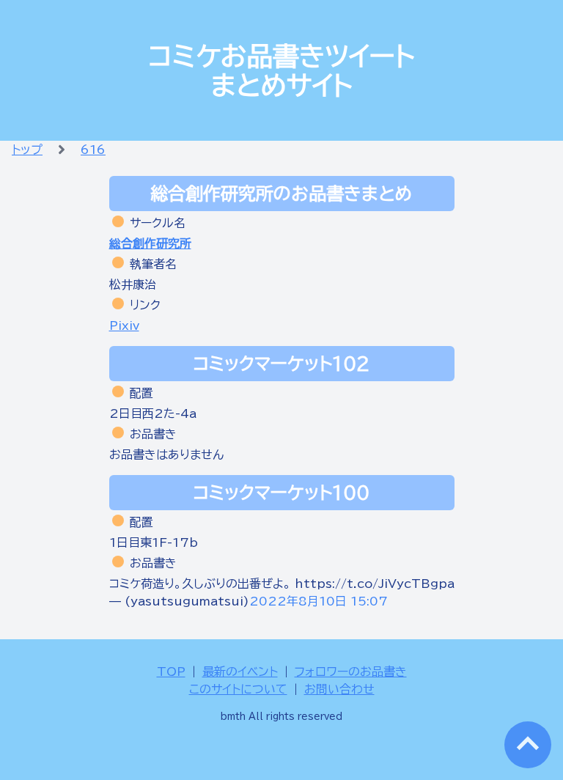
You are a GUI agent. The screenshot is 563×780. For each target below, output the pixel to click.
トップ (27, 149)
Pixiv (124, 325)
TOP (171, 671)
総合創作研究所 (150, 243)
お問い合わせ (339, 689)
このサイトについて (238, 689)
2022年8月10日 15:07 (318, 601)
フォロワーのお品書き (351, 671)
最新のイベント (240, 671)
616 (93, 149)
